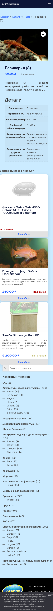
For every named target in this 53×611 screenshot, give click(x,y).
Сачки (10, 444)
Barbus (11, 533)
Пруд (5, 505)
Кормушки (9, 470)
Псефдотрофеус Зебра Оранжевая (19, 273)
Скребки (12, 452)
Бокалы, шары (15, 412)
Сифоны (11, 448)
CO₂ (5, 382)
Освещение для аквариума (18, 490)
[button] (49, 3)
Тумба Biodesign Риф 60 (20, 335)
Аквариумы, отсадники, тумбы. (21, 387)
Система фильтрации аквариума (22, 526)
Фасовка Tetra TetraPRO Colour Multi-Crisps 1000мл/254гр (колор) (21, 210)
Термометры (14, 564)
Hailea (10, 402)
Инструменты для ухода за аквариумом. (26, 434)
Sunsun (11, 547)
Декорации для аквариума (18, 423)
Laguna (11, 405)
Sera (9, 461)
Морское (8, 476)
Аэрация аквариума (14, 418)
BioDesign (12, 395)
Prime (10, 409)
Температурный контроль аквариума (24, 560)
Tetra (10, 464)
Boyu (10, 398)
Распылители (10, 516)
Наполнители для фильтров (19, 481)
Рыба (6, 521)
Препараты (9, 496)
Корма (6, 457)
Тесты (10, 499)
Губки (10, 484)
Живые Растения (13, 429)
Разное (11, 441)
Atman (10, 391)
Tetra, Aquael (14, 551)
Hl (8, 540)
